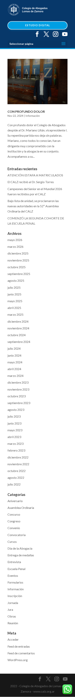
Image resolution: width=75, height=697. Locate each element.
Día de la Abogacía (20, 548)
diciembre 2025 (18, 253)
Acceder (13, 639)
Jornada (13, 603)
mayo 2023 (15, 430)
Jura (10, 609)
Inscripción (15, 596)
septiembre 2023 (19, 403)
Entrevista (14, 562)
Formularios (15, 582)
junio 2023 (14, 423)
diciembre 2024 (18, 321)
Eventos (13, 575)
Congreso (14, 521)
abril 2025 (14, 308)
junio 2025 (14, 294)
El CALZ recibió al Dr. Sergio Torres (31, 182)
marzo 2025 (15, 314)
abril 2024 (14, 369)
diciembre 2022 (18, 457)
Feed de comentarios (21, 653)
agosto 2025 (16, 280)
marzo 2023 (15, 443)
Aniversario (15, 501)
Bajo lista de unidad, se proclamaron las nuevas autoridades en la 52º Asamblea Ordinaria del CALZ (33, 206)
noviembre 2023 (18, 389)
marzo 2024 (15, 375)
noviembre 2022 (18, 464)
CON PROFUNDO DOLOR (26, 111)
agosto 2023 (16, 409)
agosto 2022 (16, 477)
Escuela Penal (16, 569)
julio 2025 (14, 287)
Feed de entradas (19, 646)
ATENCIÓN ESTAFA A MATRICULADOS (35, 175)
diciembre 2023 (18, 382)
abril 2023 (14, 437)
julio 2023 (14, 416)
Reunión (13, 623)
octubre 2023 (17, 396)
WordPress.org (18, 660)
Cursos (12, 541)
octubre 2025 (17, 267)
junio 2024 (14, 355)
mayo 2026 (15, 240)
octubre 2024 (17, 335)
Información (32, 115)
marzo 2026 (15, 246)
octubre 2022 (17, 471)
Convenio (14, 528)
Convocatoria (17, 535)
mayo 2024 (15, 362)
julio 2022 (14, 484)
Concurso (14, 514)
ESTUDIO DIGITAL (37, 25)
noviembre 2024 (18, 328)
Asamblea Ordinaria (21, 507)
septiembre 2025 (19, 274)
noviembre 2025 (18, 260)
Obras (12, 616)
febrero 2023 (16, 450)
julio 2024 (14, 348)
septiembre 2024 (19, 341)
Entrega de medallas (21, 555)
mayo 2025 (15, 301)
